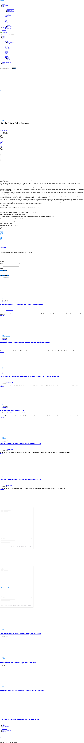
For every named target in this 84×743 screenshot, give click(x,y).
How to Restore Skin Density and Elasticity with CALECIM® (20, 634)
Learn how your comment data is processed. (29, 273)
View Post (2, 315)
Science (6, 12)
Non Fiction (9, 26)
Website (1, 268)
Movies (6, 18)
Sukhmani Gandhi (21, 412)
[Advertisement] (42, 80)
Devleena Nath (9, 485)
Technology (7, 14)
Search (13, 68)
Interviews (7, 16)
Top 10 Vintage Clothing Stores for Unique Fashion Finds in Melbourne (25, 342)
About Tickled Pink (6, 28)
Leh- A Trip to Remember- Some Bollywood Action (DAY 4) (20, 479)
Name (1, 263)
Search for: (2, 66)
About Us (4, 27)
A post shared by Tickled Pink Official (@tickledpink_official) (12, 605)
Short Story (7, 23)
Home (3, 2)
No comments (5, 301)
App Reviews (9, 10)
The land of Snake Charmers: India (12, 410)
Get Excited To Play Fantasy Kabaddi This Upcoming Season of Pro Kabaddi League (29, 376)
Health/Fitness (8, 15)
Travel (3, 4)
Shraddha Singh (9, 382)
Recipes (6, 21)
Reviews (6, 7)
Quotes (6, 22)
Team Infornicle (9, 310)
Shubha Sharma (3, 130)
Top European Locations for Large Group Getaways (18, 663)
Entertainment (5, 5)
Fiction (8, 25)
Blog (3, 120)
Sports (3, 370)
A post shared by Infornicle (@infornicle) (10, 546)
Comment (2, 261)
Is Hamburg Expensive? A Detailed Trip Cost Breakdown (19, 719)
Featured (4, 369)
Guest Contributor (6, 336)
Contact (4, 30)
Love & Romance (10, 9)
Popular (4, 6)
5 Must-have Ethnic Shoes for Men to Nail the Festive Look (20, 444)
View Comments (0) (4, 275)
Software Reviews (10, 11)
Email (1, 265)
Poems (6, 20)
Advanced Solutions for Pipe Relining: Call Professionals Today (22, 304)
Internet (6, 17)
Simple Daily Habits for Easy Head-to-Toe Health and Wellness (22, 690)
